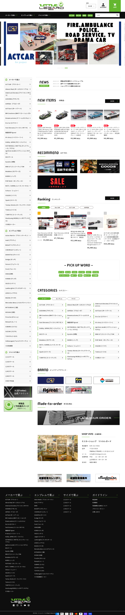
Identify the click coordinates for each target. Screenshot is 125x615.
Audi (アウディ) (10, 240)
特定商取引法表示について (99, 505)
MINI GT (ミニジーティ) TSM (14, 167)
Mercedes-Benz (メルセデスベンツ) (17, 303)
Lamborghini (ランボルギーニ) (15, 288)
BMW (35, 505)
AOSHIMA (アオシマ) (12, 99)
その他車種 (9, 346)
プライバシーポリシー (98, 509)
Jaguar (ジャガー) (39, 536)
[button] (12, 15)
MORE (112, 101)
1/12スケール (9, 357)
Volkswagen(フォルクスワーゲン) (16, 341)
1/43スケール (9, 371)
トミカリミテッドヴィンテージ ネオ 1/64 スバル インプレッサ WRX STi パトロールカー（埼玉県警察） (112, 131)
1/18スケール (9, 362)
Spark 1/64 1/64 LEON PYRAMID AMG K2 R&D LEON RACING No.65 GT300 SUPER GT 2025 (62, 131)
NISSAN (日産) (10, 312)
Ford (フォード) (10, 269)
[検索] (117, 15)
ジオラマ (90, 15)
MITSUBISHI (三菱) (11, 307)
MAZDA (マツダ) (10, 298)
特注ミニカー (87, 275)
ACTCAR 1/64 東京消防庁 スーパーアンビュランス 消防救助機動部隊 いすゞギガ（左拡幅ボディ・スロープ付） (112, 237)
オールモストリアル (64, 275)
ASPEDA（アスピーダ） (13, 104)
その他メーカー (10, 224)
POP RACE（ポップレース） (14, 181)
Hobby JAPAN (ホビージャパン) (16, 142)
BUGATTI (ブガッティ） (13, 245)
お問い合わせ (96, 512)
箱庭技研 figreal (10, 132)
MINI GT (88, 272)
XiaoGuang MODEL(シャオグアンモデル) (17, 219)
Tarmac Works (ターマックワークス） (18, 205)
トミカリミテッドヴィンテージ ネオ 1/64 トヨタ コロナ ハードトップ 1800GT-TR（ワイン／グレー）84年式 (78, 131)
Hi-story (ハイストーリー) (14, 137)
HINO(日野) (9, 274)
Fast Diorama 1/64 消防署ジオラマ (61, 234)
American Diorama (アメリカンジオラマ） (18, 94)
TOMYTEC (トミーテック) (13, 215)
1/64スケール (9, 376)
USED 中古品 (9, 381)
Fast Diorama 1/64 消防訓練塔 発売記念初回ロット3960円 (45, 235)
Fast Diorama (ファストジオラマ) (16, 128)
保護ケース (73, 275)
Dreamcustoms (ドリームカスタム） (17, 118)
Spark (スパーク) (11, 200)
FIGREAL (74, 272)
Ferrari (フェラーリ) (12, 264)
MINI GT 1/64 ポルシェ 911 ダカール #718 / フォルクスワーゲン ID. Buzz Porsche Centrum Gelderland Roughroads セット (94, 240)
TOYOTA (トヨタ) (11, 336)
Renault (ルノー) (11, 322)
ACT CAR (71, 15)
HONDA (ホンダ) (10, 279)
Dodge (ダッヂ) (10, 259)
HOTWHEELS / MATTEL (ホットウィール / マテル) (17, 147)
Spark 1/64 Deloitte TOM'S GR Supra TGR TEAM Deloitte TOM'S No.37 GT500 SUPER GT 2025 (45, 131)
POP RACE (95, 272)
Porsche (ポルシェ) (11, 317)
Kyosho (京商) (10, 162)
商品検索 (94, 499)
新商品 (84, 15)
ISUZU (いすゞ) (10, 283)
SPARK (80, 275)
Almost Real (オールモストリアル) (16, 89)
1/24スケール (9, 366)
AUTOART (81, 272)
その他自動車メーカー (40, 577)
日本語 (90, 6)
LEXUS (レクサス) (11, 293)
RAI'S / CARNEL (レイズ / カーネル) (17, 186)
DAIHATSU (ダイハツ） (13, 255)
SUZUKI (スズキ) (11, 331)
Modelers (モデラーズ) (13, 171)
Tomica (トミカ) (10, 210)
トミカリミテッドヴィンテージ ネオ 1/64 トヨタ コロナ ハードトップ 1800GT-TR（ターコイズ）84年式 (95, 131)
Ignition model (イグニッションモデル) (17, 152)
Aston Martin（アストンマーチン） (17, 235)
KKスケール (9, 157)
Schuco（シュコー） (12, 191)
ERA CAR (78, 15)
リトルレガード (41, 613)
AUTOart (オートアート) (13, 108)
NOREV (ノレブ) (10, 176)
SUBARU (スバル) (11, 327)
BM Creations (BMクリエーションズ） (18, 113)
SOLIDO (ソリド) (11, 195)
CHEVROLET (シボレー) (13, 250)
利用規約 (94, 502)
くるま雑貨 (95, 275)
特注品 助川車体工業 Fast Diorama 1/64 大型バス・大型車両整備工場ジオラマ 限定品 (78, 234)
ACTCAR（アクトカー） (13, 84)
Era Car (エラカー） (12, 123)
